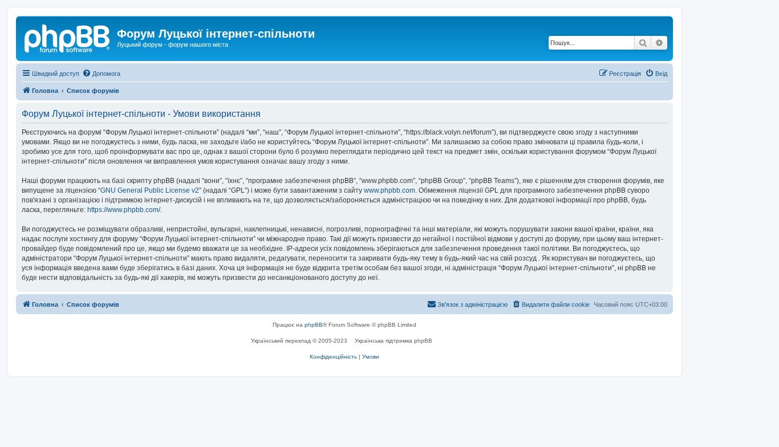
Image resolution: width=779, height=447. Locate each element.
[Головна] (68, 37)
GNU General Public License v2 (149, 190)
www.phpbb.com (389, 190)
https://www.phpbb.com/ (123, 210)
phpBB (314, 325)
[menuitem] (101, 73)
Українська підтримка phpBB (393, 341)
